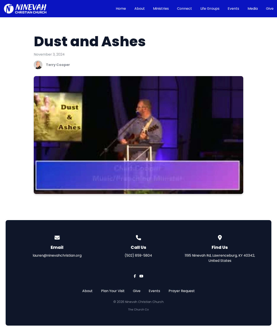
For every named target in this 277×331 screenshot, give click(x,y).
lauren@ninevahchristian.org (57, 255)
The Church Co (138, 309)
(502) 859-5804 (138, 255)
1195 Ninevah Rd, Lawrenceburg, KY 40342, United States (220, 258)
